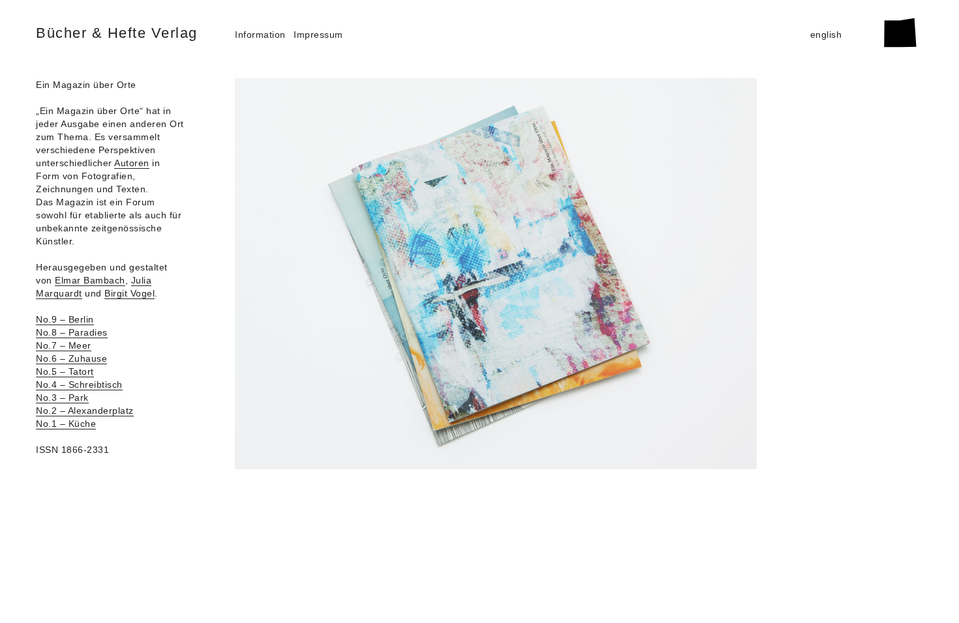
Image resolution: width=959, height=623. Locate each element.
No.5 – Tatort (65, 371)
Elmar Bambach (90, 280)
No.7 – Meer (63, 345)
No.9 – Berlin (65, 319)
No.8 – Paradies (72, 332)
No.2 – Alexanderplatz (85, 410)
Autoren (131, 163)
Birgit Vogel (129, 293)
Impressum (318, 34)
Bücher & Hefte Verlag (117, 33)
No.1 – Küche (66, 423)
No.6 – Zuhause (71, 358)
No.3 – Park (62, 397)
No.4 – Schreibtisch (79, 384)
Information (260, 34)
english (826, 34)
